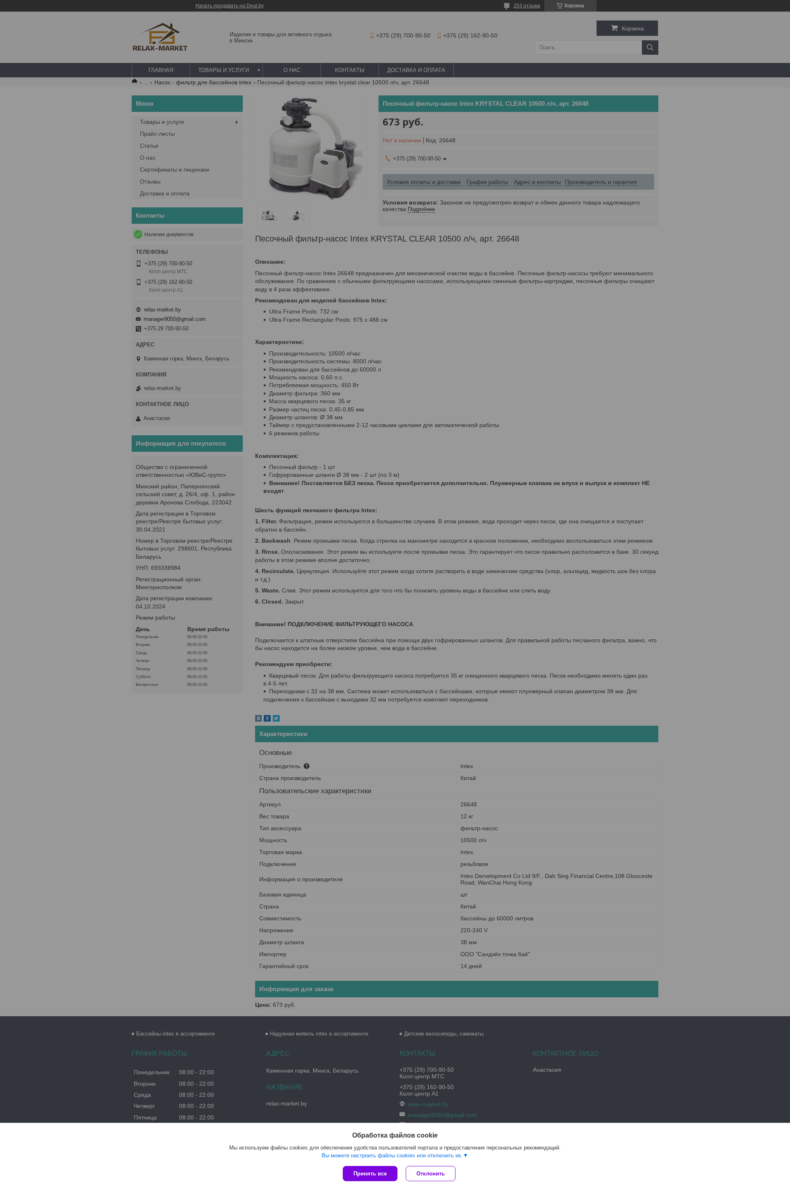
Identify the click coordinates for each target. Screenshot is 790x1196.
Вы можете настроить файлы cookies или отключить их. (392, 1155)
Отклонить (430, 1173)
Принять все (370, 1173)
